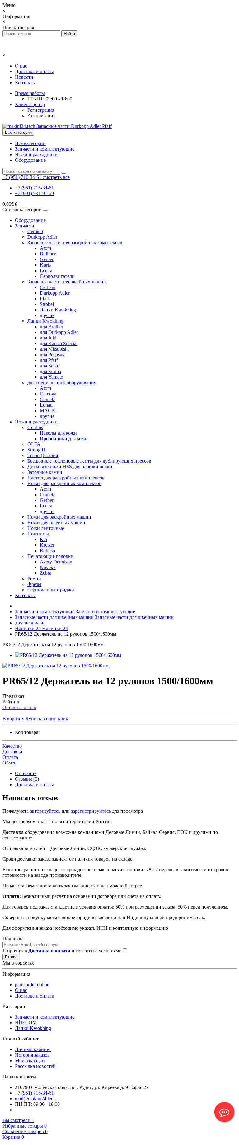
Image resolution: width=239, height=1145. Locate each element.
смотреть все (56, 177)
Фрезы (34, 584)
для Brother (51, 326)
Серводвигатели (57, 276)
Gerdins (35, 427)
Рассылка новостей (35, 1066)
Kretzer (47, 545)
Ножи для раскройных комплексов (64, 483)
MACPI (48, 410)
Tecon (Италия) (43, 455)
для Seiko (49, 365)
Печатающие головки (50, 556)
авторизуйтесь (45, 811)
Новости (24, 77)
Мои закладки (30, 1060)
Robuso (47, 550)
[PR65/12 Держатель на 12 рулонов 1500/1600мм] (68, 655)
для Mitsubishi (54, 349)
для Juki (48, 337)
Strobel (47, 304)
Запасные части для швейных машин (66, 281)
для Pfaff (49, 360)
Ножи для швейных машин (56, 522)
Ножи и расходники (36, 154)
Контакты (25, 82)
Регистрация (40, 110)
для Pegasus (52, 354)
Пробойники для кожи (64, 438)
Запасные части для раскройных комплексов (74, 242)
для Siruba (50, 371)
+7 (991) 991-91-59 (34, 193)
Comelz (47, 399)
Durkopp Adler (42, 237)
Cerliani (35, 231)
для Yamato (51, 377)
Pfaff (44, 298)
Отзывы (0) (27, 779)
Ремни (34, 578)
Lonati (46, 405)
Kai (43, 539)
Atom (45, 248)
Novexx (48, 567)
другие (47, 315)
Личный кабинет (33, 1049)
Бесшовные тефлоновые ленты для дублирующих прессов (89, 461)
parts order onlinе (32, 984)
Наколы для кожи (58, 433)
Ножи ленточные (45, 528)
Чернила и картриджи (50, 589)
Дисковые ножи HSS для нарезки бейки (69, 466)
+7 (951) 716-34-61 (34, 187)
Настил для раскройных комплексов (66, 477)
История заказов (32, 1055)
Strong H (36, 449)
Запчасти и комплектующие (44, 149)
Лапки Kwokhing (58, 309)
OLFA (33, 444)
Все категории (30, 143)
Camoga (48, 393)
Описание (25, 773)
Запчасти (24, 225)
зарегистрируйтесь (91, 811)
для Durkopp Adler (59, 332)
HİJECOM (26, 1022)
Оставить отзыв (19, 707)
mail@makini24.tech (35, 1098)
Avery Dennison (56, 561)
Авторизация (41, 115)
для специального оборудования (61, 382)
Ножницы (38, 533)
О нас (21, 65)
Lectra (46, 270)
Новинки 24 (41, 628)
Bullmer (48, 253)
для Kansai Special (58, 343)
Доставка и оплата (34, 71)
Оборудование (30, 160)
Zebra (45, 573)
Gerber (47, 259)
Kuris (45, 265)
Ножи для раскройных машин (59, 517)
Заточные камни (44, 472)
